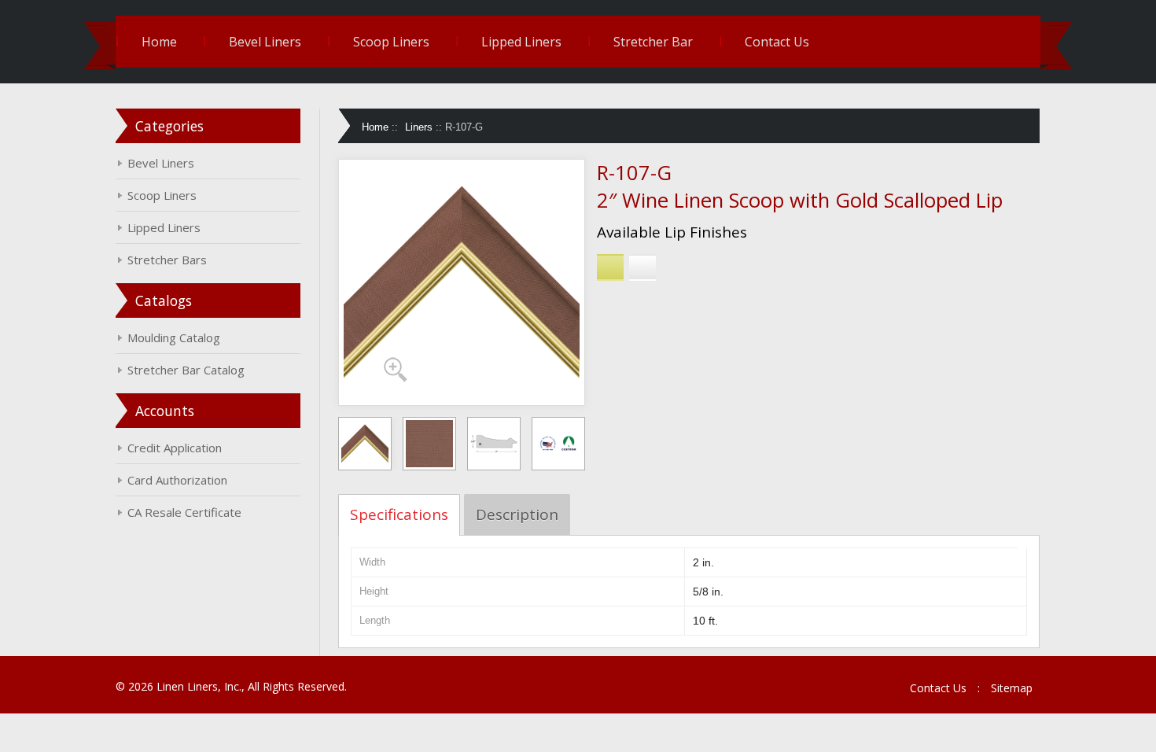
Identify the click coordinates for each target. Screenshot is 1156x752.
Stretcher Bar (653, 41)
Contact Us (777, 41)
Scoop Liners (391, 41)
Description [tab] (517, 514)
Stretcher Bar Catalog (186, 370)
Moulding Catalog (173, 337)
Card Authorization (177, 480)
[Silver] (642, 267)
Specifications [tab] (399, 514)
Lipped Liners (521, 41)
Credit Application (174, 447)
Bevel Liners (265, 41)
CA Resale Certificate (184, 512)
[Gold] (610, 267)
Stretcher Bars (167, 259)
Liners (419, 127)
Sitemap (1012, 687)
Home (159, 41)
